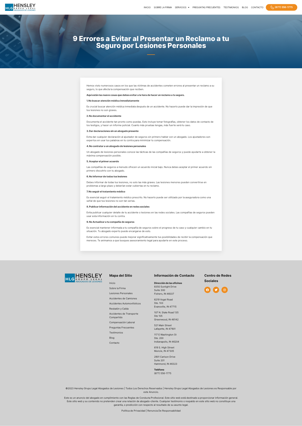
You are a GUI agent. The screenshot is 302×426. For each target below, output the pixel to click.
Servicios (180, 7)
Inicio (147, 7)
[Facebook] (207, 290)
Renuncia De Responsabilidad (164, 410)
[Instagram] (224, 290)
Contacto (257, 7)
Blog (245, 7)
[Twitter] (216, 290)
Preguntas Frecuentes (206, 7)
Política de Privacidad (133, 410)
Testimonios (231, 7)
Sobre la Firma (163, 7)
